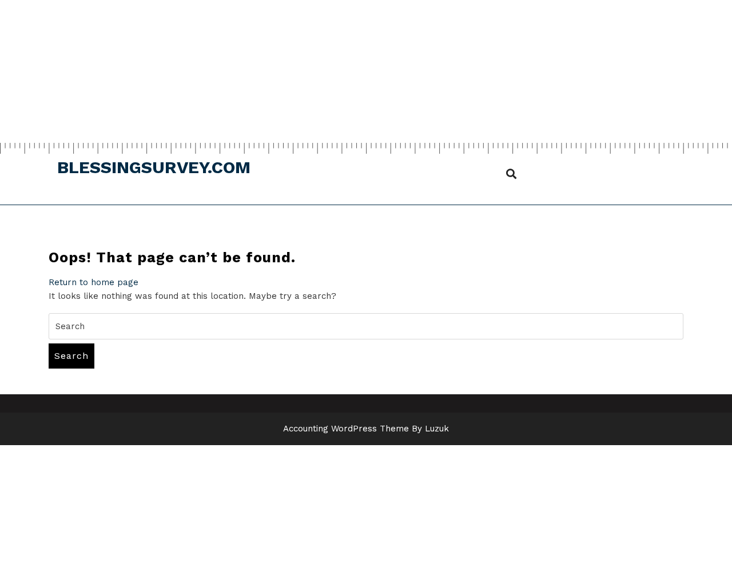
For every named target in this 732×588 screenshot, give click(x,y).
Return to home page (93, 282)
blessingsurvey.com (153, 167)
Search (71, 355)
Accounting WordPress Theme (346, 428)
